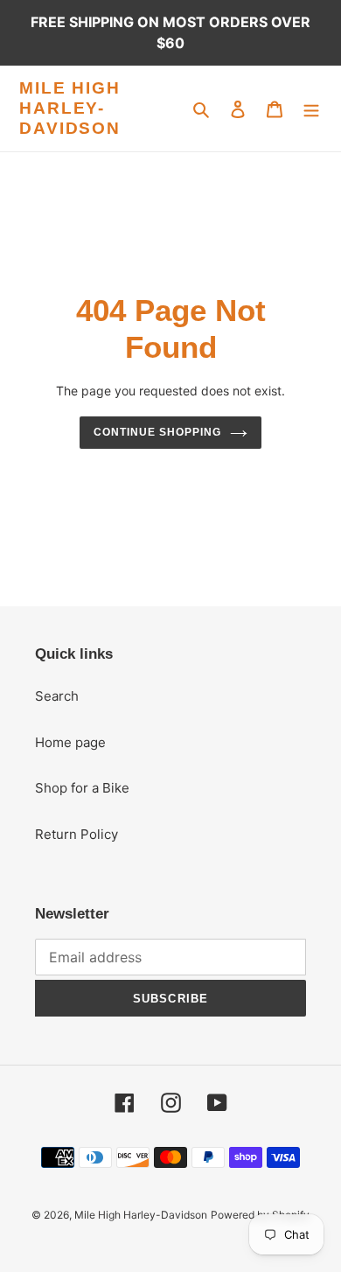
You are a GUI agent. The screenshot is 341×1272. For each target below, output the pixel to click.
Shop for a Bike (82, 787)
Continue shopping (157, 432)
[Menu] (311, 109)
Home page (70, 742)
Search (57, 696)
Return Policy (76, 834)
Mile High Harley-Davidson (70, 108)
